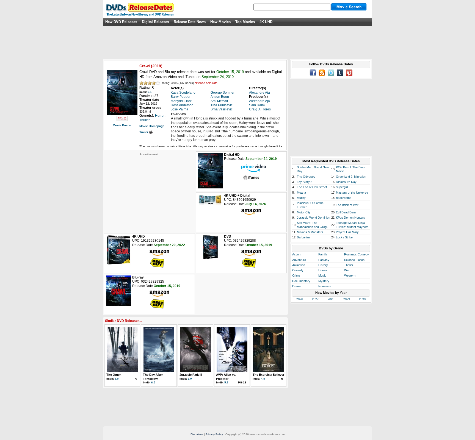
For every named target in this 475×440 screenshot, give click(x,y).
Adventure (299, 259)
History (323, 265)
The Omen (113, 374)
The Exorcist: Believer (268, 374)
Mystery (323, 281)
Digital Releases (155, 22)
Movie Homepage (151, 126)
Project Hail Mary (347, 232)
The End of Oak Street (312, 187)
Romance (324, 286)
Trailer (144, 132)
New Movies (220, 22)
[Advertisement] (148, 190)
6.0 (190, 378)
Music (322, 275)
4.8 (263, 378)
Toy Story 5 (304, 181)
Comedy (297, 270)
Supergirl (342, 187)
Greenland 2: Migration (351, 176)
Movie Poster (122, 125)
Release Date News (190, 22)
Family (322, 254)
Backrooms (343, 197)
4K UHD (265, 22)
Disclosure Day (346, 181)
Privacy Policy (214, 434)
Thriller (348, 265)
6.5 (153, 382)
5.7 (226, 382)
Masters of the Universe (352, 192)
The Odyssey (306, 176)
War (347, 270)
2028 (331, 299)
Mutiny (301, 197)
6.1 (150, 91)
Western (349, 275)
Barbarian (303, 237)
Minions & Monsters (310, 232)
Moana (301, 192)
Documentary (301, 281)
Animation (298, 265)
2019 (156, 66)
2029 (346, 299)
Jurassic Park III (190, 374)
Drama (296, 286)
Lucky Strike (344, 237)
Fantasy (323, 259)
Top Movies (245, 22)
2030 (362, 299)
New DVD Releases (121, 22)
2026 (299, 299)
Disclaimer (196, 434)
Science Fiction (354, 259)
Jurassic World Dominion (313, 217)
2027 (315, 299)
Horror (322, 270)
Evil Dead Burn (346, 212)
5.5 (117, 378)
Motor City (304, 212)
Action (296, 254)
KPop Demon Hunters (350, 217)
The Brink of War (347, 205)
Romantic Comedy (356, 254)
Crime (296, 275)
